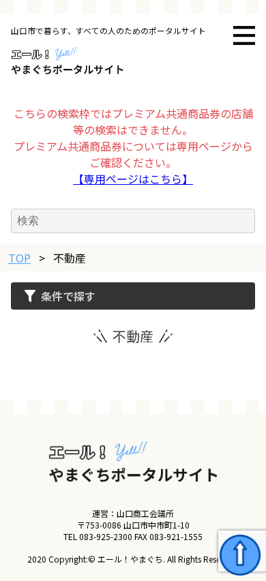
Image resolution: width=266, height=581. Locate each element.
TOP (19, 258)
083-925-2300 (105, 536)
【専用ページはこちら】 (133, 178)
